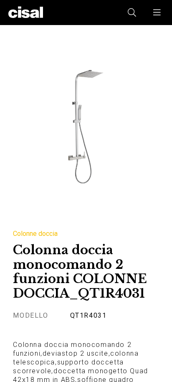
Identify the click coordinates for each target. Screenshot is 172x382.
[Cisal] (25, 12)
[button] (157, 12)
